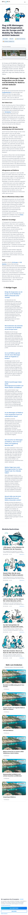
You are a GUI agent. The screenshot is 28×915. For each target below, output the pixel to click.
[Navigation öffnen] (25, 2)
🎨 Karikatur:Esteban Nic (8, 41)
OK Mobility (8, 112)
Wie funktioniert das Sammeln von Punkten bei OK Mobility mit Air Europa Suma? (14, 327)
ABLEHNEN (14, 911)
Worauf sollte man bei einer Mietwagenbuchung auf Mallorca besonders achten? (13, 498)
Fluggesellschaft (6, 92)
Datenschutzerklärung (6, 905)
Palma (21, 214)
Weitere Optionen (4, 913)
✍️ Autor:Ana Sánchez (20, 38)
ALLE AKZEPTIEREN (14, 908)
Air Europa (15, 262)
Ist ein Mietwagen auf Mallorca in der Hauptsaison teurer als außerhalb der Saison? (14, 414)
